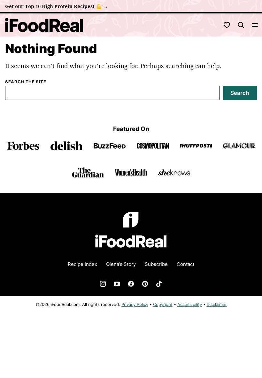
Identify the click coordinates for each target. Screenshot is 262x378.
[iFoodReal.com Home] (44, 25)
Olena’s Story (121, 264)
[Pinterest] (145, 284)
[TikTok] (159, 284)
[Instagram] (103, 284)
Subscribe (156, 264)
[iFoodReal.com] (131, 252)
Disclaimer (217, 304)
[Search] (241, 25)
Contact (185, 264)
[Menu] (255, 25)
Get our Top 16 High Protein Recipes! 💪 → (56, 6)
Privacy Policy (134, 304)
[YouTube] (117, 284)
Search (239, 93)
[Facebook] (131, 284)
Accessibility (189, 304)
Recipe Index (82, 264)
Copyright (163, 304)
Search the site (25, 81)
